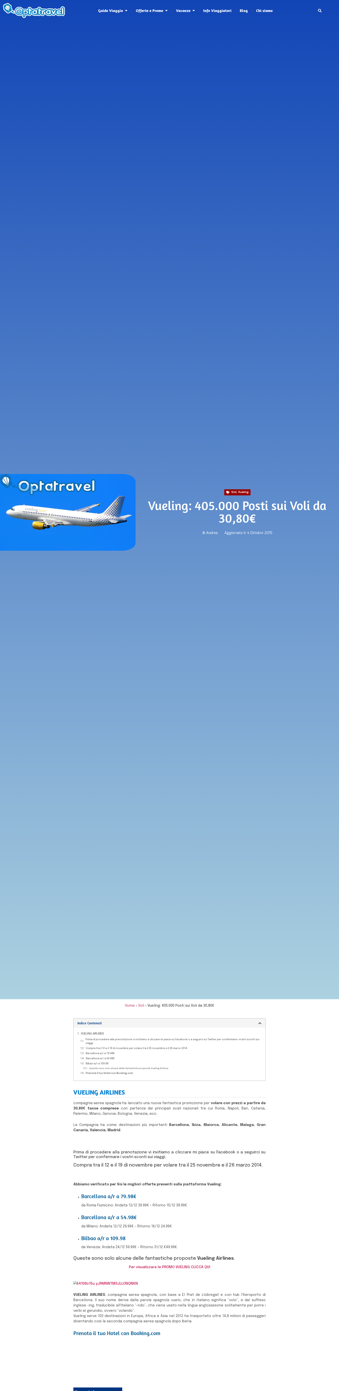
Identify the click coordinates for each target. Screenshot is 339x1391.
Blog (244, 10)
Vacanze (183, 10)
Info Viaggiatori (217, 10)
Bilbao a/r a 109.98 (97, 1063)
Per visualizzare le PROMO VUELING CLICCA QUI (169, 1267)
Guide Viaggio (110, 10)
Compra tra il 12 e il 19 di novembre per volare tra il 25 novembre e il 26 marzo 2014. (137, 1048)
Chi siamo (264, 10)
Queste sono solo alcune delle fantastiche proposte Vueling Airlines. (129, 1068)
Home (130, 1005)
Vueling (243, 492)
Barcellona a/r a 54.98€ (100, 1058)
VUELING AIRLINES (92, 1033)
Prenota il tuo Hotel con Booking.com (109, 1073)
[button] (320, 10)
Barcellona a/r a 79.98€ (100, 1053)
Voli (234, 492)
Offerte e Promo (149, 10)
